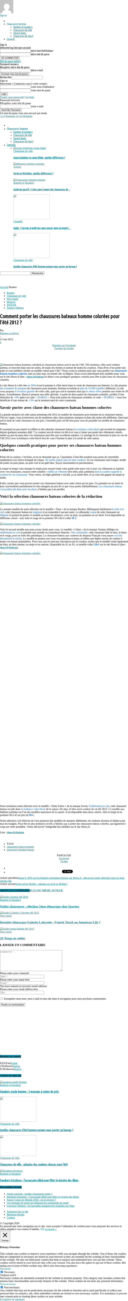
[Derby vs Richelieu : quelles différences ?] (28, 163)
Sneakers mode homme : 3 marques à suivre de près (29, 1091)
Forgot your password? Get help (17, 97)
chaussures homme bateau (20, 849)
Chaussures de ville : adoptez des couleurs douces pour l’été (34, 1164)
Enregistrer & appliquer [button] (12, 1299)
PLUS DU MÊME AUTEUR (46, 890)
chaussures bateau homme (20, 846)
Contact (11, 1217)
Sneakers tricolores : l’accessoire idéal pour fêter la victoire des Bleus (39, 1180)
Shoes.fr (11, 301)
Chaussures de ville (22, 30)
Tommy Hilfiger (15, 307)
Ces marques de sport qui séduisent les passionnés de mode (38, 1202)
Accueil (4, 287)
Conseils (11, 39)
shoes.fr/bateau (35, 376)
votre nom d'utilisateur (42, 50)
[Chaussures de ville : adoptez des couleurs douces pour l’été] (18, 1155)
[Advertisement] (39, 280)
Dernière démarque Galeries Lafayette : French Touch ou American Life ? (50, 922)
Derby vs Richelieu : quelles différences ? (33, 173)
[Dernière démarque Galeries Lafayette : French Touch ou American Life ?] (19, 912)
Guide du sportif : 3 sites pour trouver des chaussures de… (41, 189)
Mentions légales (15, 1214)
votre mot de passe (40, 54)
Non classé (12, 298)
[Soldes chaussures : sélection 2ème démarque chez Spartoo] (14, 897)
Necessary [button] (5, 1268)
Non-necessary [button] (8, 1284)
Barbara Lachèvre (9, 333)
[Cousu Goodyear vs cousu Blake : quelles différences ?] (29, 148)
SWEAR (11, 304)
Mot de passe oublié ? (10, 61)
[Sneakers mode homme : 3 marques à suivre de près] (13, 1082)
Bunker (10, 292)
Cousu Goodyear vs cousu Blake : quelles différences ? (39, 157)
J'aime (14, 1063)
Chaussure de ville (23, 151)
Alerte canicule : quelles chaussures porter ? (29, 1193)
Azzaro (17, 166)
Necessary (9, 1272)
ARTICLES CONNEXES (15, 890)
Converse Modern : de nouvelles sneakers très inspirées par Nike (40, 1205)
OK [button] (42, 1229)
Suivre (16, 1066)
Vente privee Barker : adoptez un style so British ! (41, 884)
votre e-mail (37, 70)
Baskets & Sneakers (23, 27)
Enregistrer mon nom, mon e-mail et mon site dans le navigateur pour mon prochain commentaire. (55, 998)
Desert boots (19, 33)
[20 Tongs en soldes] (17, 928)
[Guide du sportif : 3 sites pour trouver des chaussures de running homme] (29, 179)
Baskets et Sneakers (23, 182)
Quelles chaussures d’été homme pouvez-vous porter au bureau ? (45, 266)
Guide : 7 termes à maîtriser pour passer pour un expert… (41, 228)
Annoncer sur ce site (17, 1211)
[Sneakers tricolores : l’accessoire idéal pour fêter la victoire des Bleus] (11, 1170)
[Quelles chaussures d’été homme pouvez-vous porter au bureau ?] (31, 257)
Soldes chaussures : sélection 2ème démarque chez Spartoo (39, 906)
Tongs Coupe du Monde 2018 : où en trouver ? (31, 1199)
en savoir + (51, 1229)
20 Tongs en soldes (12, 938)
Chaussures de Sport (23, 36)
